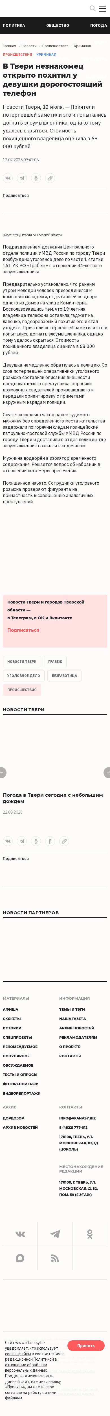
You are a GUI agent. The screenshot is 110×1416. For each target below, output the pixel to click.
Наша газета (72, 1018)
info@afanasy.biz (77, 1118)
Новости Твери (21, 661)
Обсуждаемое (18, 1065)
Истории (12, 1028)
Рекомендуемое (20, 1046)
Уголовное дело (23, 676)
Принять (86, 1345)
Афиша (10, 1009)
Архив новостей (76, 1028)
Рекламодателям (78, 1037)
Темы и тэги (72, 1009)
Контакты (70, 1056)
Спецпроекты (17, 1037)
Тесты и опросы (20, 1074)
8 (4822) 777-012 (73, 1127)
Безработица (64, 676)
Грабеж (55, 661)
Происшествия (22, 690)
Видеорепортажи (22, 1093)
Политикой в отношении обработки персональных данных (31, 1365)
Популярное (16, 1056)
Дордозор (13, 1118)
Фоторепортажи (21, 1084)
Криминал (46, 55)
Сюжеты (12, 1018)
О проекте (69, 1046)
